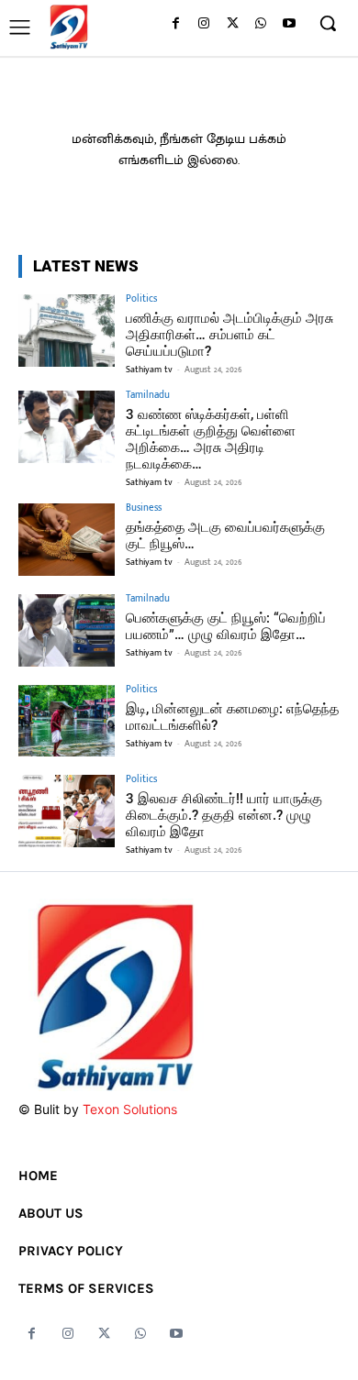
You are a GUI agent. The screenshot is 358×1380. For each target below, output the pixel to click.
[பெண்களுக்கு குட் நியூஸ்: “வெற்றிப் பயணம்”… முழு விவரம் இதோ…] (66, 630)
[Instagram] (204, 24)
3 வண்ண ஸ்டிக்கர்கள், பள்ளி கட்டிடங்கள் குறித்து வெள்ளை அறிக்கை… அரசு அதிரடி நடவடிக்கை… (211, 439)
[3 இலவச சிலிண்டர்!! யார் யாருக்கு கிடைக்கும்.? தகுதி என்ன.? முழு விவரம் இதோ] (66, 811)
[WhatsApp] (260, 24)
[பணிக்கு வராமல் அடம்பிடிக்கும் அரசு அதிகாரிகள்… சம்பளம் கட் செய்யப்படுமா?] (66, 330)
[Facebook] (176, 24)
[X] (232, 24)
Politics (141, 299)
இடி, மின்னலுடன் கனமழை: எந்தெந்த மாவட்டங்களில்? (232, 717)
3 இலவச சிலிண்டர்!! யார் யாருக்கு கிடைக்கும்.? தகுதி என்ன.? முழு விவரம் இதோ (224, 815)
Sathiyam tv (149, 369)
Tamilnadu (148, 396)
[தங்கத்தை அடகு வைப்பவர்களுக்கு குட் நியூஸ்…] (66, 539)
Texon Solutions (130, 1109)
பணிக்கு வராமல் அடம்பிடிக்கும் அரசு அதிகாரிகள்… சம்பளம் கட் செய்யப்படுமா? (229, 334)
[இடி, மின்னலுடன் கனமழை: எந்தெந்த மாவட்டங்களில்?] (66, 721)
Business (144, 508)
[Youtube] (288, 24)
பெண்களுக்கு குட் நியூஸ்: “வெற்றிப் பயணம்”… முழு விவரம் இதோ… (226, 626)
